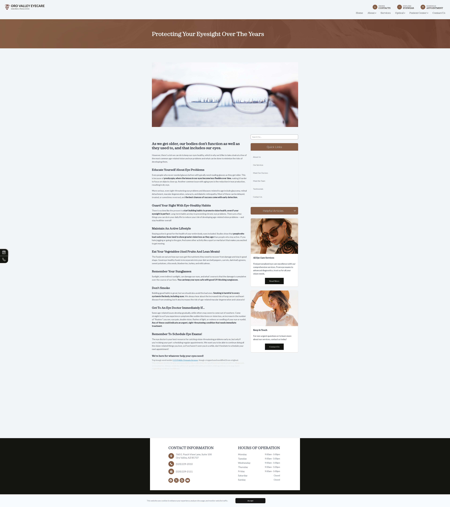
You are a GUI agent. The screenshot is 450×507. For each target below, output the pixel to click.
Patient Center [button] (418, 12)
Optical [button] (399, 12)
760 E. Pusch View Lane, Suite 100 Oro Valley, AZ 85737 (194, 456)
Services (386, 12)
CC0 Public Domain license (185, 360)
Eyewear (408, 7)
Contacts (385, 7)
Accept (250, 500)
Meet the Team (259, 181)
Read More (274, 281)
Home (359, 12)
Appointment (434, 7)
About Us (257, 157)
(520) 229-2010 (184, 464)
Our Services (258, 165)
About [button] (371, 12)
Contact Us (439, 12)
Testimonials (258, 189)
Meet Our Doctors (260, 173)
